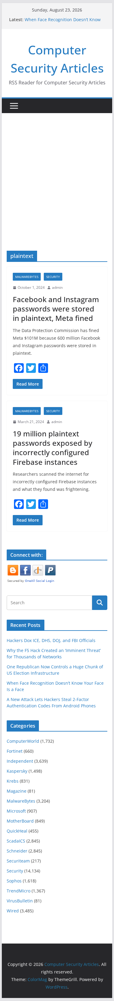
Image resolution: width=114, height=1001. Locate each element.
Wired (13, 911)
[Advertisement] (57, 173)
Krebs (13, 781)
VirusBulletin (20, 901)
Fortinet (14, 751)
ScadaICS (16, 841)
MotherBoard (20, 821)
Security (53, 277)
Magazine (16, 791)
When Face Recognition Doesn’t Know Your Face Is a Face (63, 22)
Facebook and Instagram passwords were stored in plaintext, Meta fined (56, 308)
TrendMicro (18, 891)
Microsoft (16, 811)
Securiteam (18, 861)
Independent (20, 761)
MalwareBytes (26, 277)
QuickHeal (17, 831)
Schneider (17, 851)
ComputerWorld (23, 741)
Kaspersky (17, 771)
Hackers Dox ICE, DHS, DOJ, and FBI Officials (51, 640)
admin (57, 287)
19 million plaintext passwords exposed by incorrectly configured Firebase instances (52, 448)
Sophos (14, 881)
